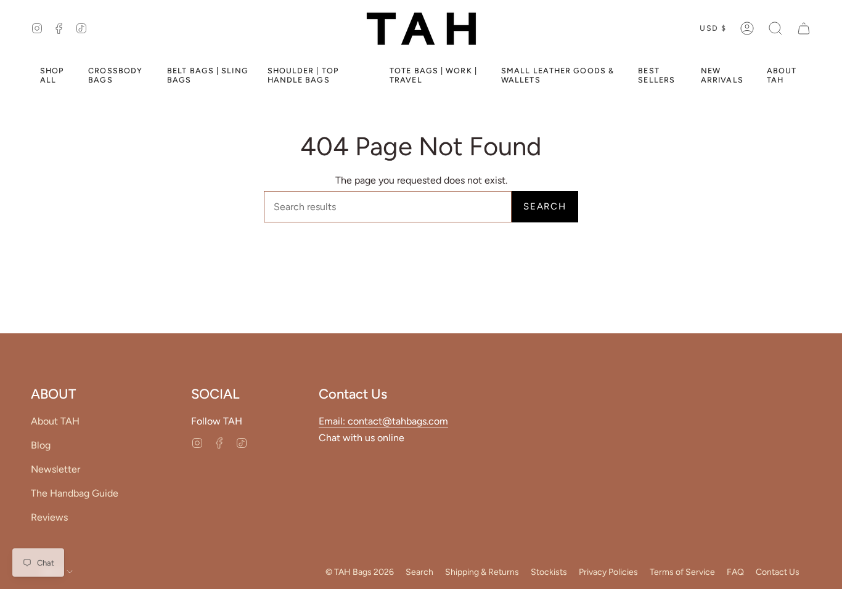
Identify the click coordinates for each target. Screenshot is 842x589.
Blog (41, 445)
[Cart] (804, 28)
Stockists (549, 572)
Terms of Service (682, 572)
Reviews (49, 517)
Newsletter (55, 469)
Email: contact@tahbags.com (383, 421)
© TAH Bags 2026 (359, 572)
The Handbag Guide (74, 493)
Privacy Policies (608, 572)
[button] (775, 28)
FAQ (735, 572)
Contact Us (777, 572)
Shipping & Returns (482, 572)
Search (544, 206)
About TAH (55, 421)
